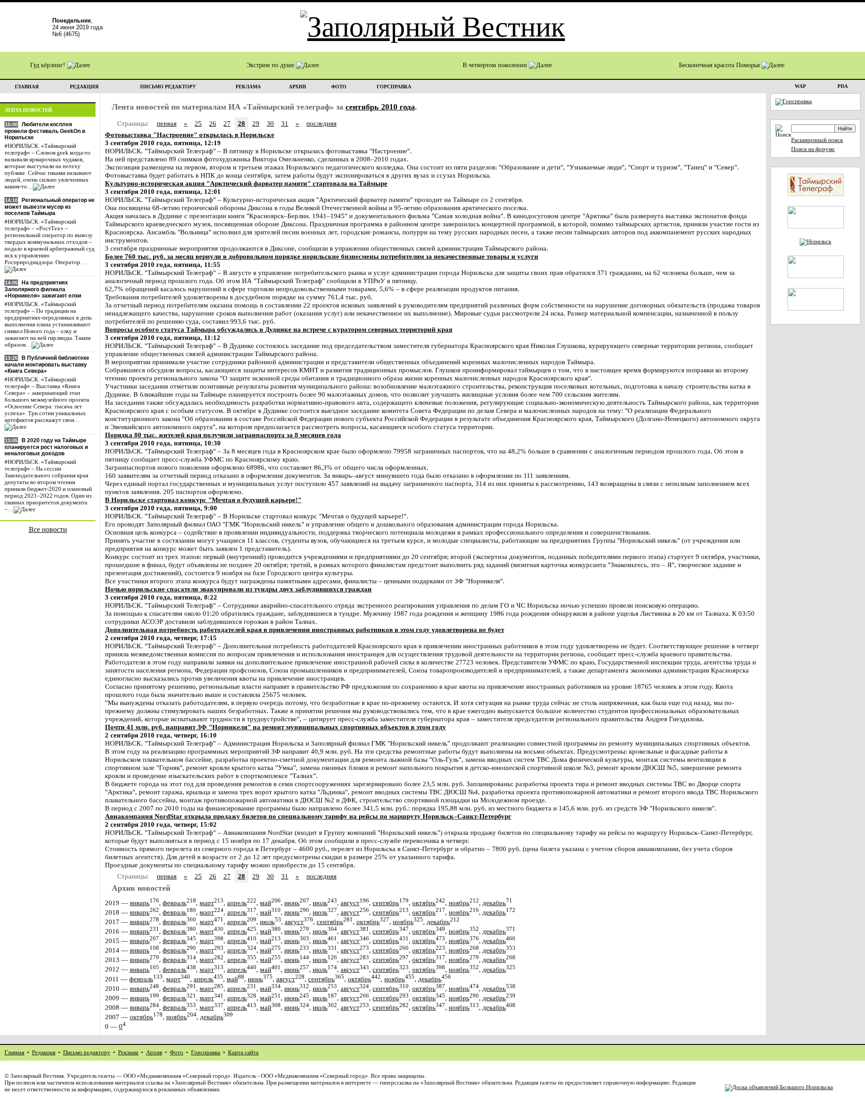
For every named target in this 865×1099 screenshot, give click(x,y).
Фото (176, 1052)
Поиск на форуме (813, 149)
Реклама (128, 1052)
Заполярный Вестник (37, 1076)
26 (212, 123)
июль (320, 903)
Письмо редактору (86, 1052)
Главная (14, 1052)
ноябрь (459, 903)
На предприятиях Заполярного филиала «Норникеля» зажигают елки (43, 289)
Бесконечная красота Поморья (720, 65)
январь (140, 903)
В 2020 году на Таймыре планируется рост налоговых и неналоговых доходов (46, 447)
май (265, 903)
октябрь (424, 903)
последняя (321, 123)
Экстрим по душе (271, 65)
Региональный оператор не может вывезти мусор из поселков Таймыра (50, 206)
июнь (292, 903)
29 (256, 123)
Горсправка (205, 1052)
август (350, 903)
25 (198, 123)
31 (284, 123)
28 (241, 123)
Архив (154, 1052)
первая (167, 123)
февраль (175, 903)
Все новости (48, 529)
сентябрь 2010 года (380, 106)
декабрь (494, 903)
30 (270, 123)
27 (227, 123)
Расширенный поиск (817, 140)
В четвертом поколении (496, 65)
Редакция (43, 1052)
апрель (237, 903)
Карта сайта (243, 1052)
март (207, 903)
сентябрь (386, 903)
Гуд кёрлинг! (48, 65)
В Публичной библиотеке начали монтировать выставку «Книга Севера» (47, 364)
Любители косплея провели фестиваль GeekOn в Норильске (45, 131)
